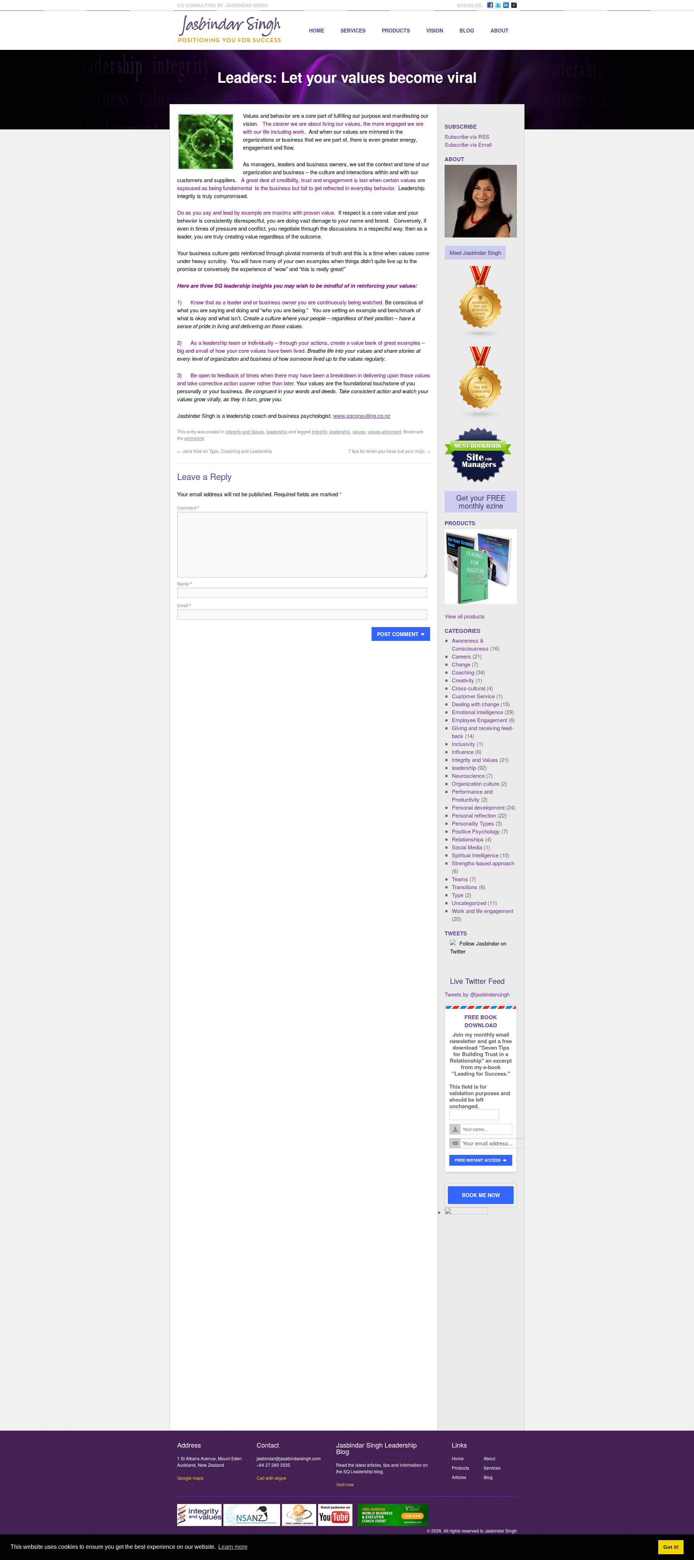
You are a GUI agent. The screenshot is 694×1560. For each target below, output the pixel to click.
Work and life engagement (482, 910)
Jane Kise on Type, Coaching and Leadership (224, 451)
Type (457, 895)
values (358, 431)
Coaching (463, 672)
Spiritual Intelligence (475, 855)
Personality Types (473, 823)
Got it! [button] (671, 1547)
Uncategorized (469, 903)
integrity (319, 431)
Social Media (467, 847)
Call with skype (271, 1478)
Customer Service (473, 696)
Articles (459, 1477)
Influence (463, 751)
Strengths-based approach (483, 863)
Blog (466, 30)
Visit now (345, 1484)
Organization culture (475, 783)
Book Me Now (481, 1195)
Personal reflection (474, 815)
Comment (188, 508)
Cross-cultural (468, 688)
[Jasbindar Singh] (229, 39)
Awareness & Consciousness (470, 644)
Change (461, 664)
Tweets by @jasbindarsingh (477, 994)
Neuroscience (468, 775)
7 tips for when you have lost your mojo (389, 451)
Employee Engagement (479, 720)
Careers (461, 656)
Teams (460, 879)
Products (396, 30)
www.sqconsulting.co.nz (361, 415)
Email (184, 605)
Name (184, 583)
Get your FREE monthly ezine (480, 501)
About (499, 30)
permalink (194, 438)
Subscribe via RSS (467, 136)
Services (352, 30)
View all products (465, 616)
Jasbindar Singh (501, 1530)
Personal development (478, 807)
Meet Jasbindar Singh (475, 252)
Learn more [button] (233, 1547)
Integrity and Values (245, 431)
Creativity (463, 680)
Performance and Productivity (472, 795)
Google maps (190, 1478)
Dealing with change (475, 704)
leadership (276, 431)
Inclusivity (463, 743)
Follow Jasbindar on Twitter (478, 947)
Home (316, 30)
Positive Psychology (476, 831)
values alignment (384, 431)
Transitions (464, 887)
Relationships (468, 839)
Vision (434, 30)
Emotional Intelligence (477, 712)
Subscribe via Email (468, 144)
